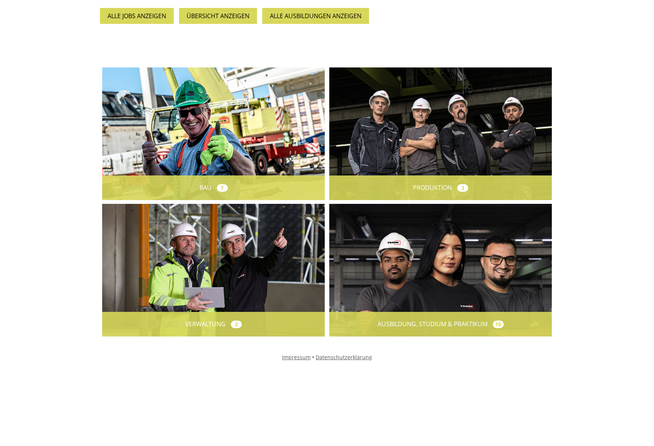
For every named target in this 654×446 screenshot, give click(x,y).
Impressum (296, 357)
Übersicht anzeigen (218, 16)
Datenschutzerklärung (344, 357)
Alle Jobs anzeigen (136, 16)
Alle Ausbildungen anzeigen (315, 16)
